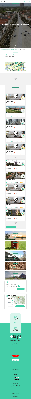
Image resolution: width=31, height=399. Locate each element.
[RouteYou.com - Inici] (4, 1)
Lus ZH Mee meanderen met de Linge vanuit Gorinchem (15, 113)
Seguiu (10, 56)
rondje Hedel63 (8, 204)
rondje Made (8, 167)
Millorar (15, 355)
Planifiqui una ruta (16, 344)
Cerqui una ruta (16, 349)
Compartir (6, 56)
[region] (15, 66)
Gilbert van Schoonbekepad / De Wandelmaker (6, 47)
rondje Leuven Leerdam (10, 192)
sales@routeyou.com (16, 393)
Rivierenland (18, 49)
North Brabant (14, 49)
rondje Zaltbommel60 (9, 101)
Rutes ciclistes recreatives (3, 49)
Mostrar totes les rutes (10, 227)
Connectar (15, 360)
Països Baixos (8, 49)
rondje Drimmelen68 (9, 126)
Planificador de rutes (20, 306)
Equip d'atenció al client (16, 397)
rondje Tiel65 (8, 217)
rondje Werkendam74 (9, 151)
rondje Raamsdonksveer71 (10, 179)
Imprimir (13, 56)
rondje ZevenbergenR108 (10, 138)
